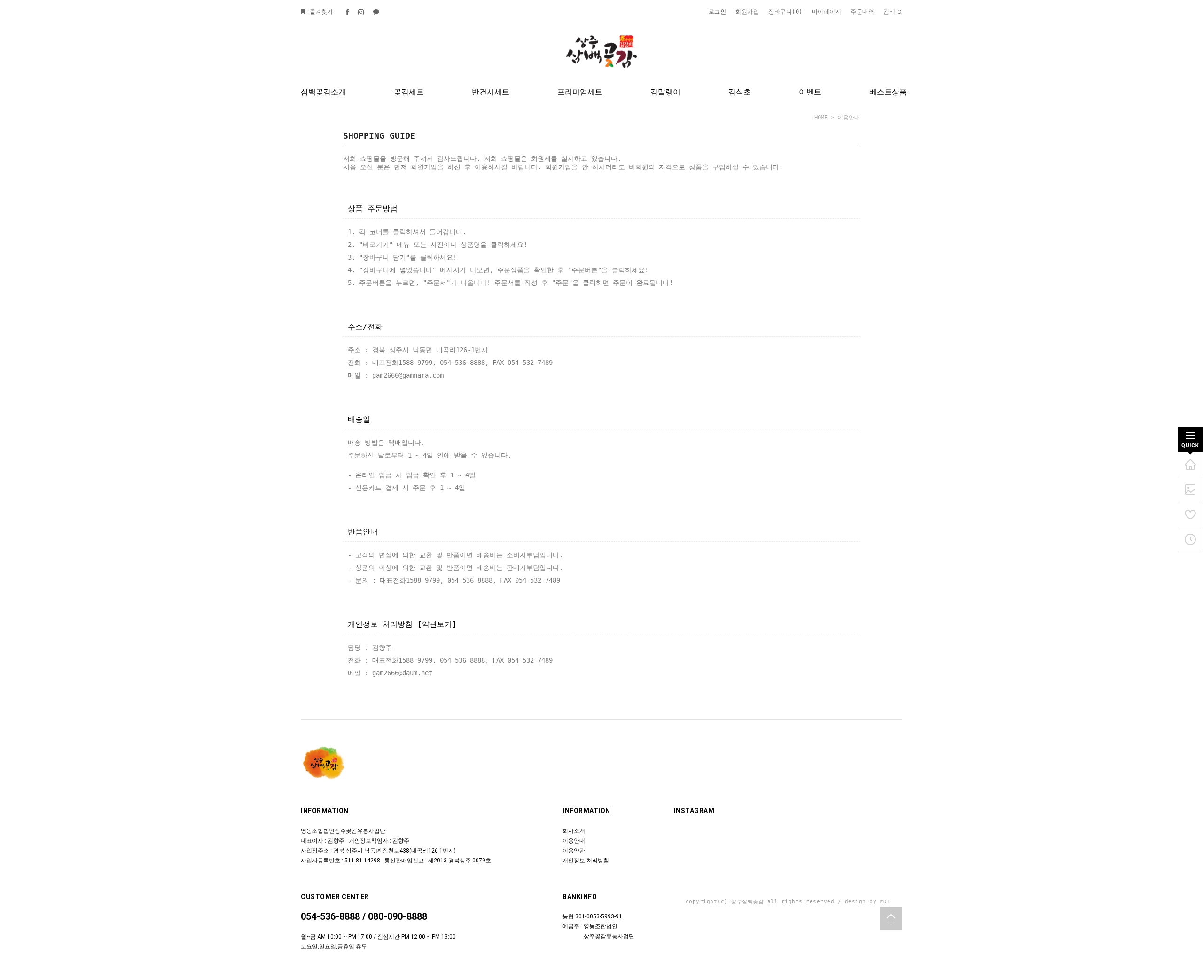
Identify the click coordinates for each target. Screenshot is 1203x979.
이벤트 (810, 91)
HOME (821, 117)
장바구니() (785, 11)
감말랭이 (665, 91)
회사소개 (573, 831)
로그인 (717, 11)
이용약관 (573, 850)
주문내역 (862, 11)
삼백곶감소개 (323, 91)
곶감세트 (409, 91)
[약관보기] (437, 624)
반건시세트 (490, 91)
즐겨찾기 (319, 11)
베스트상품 (888, 91)
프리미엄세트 (579, 91)
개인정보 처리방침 (585, 860)
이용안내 (573, 840)
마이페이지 (827, 11)
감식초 (739, 91)
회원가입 (747, 11)
